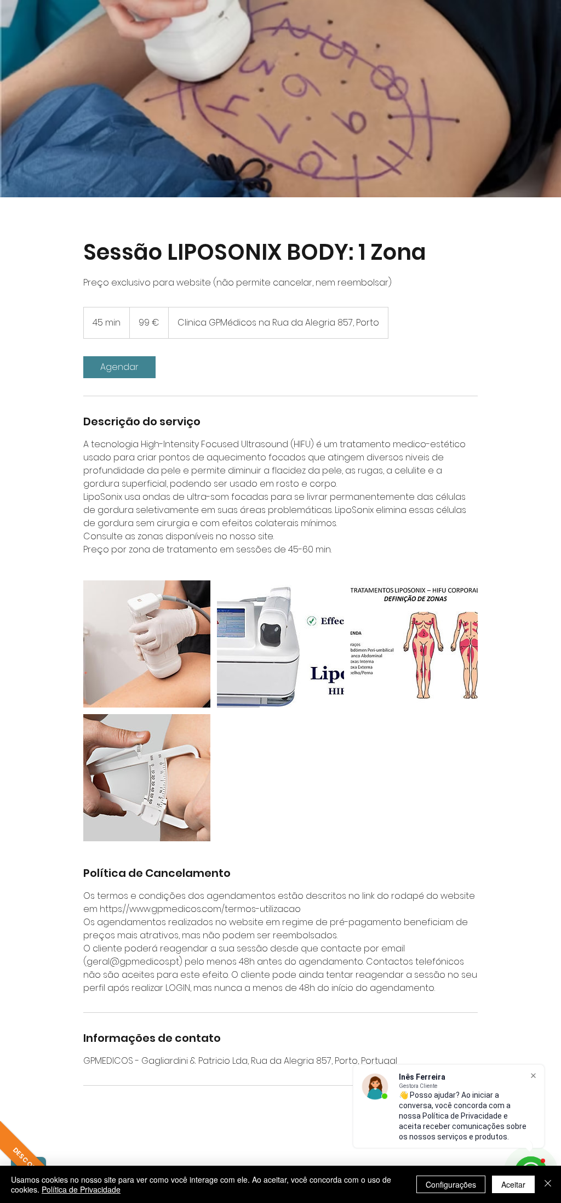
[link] (119, 367)
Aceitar (513, 1184)
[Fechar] (547, 1184)
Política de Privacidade (81, 1189)
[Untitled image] (146, 644)
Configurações (451, 1184)
